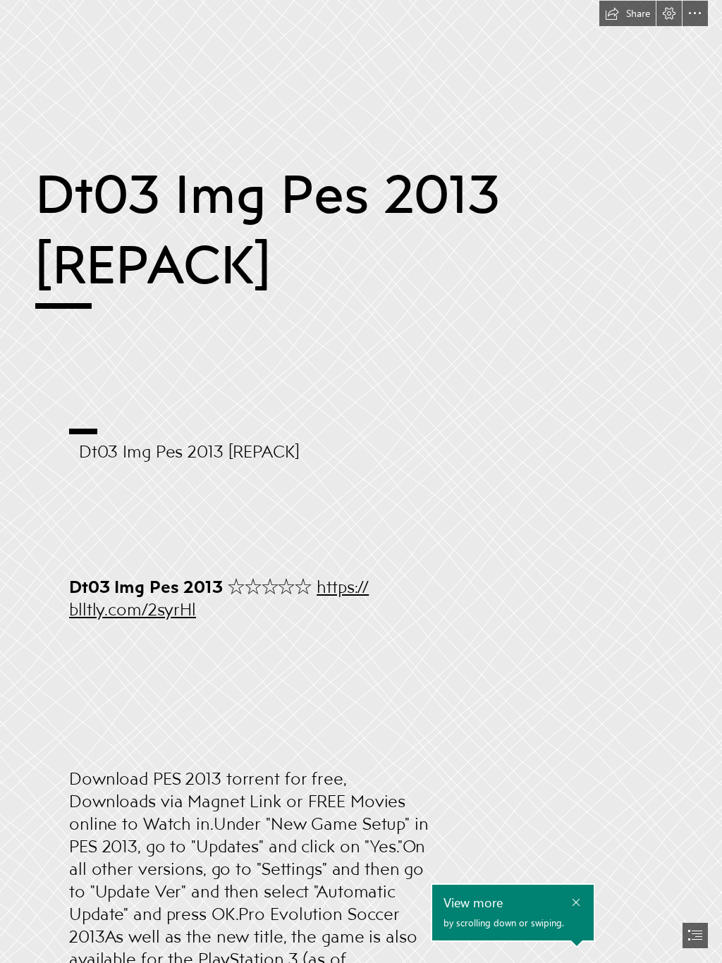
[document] (361, 481)
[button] (627, 13)
